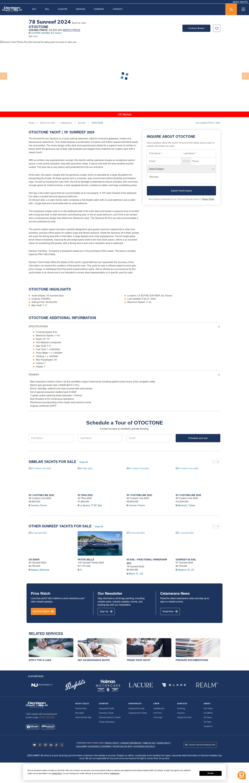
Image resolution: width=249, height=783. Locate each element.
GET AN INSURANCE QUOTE (94, 660)
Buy (34, 9)
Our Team (207, 722)
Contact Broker (196, 28)
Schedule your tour (198, 438)
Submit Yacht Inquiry (181, 190)
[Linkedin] (51, 745)
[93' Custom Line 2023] (149, 479)
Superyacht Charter (106, 708)
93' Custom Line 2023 (139, 495)
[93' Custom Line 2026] (198, 479)
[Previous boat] (214, 462)
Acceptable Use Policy (144, 746)
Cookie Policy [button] (56, 773)
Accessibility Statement (100, 746)
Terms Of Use (149, 743)
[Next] (245, 76)
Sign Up (104, 611)
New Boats (79, 713)
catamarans (66, 123)
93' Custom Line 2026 (188, 495)
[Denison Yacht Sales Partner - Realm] (206, 685)
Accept (210, 773)
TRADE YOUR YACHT (139, 660)
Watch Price (71, 30)
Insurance (181, 713)
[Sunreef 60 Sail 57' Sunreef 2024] (198, 543)
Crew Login (158, 717)
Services (80, 9)
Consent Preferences (130, 743)
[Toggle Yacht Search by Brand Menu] (231, 9)
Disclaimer (81, 746)
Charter (62, 9)
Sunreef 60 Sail (186, 559)
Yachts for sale (47, 123)
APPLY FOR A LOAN (40, 660)
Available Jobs (158, 708)
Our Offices (208, 713)
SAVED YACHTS (240, 1)
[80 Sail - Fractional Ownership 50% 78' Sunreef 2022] (149, 543)
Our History (208, 708)
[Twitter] (62, 745)
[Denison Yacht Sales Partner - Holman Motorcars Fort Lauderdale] (108, 685)
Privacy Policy (208, 199)
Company (99, 9)
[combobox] (186, 161)
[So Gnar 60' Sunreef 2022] (51, 543)
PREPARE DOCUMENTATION (192, 660)
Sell (47, 9)
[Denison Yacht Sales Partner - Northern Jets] (42, 685)
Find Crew (157, 713)
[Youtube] (35, 745)
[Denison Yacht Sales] (37, 704)
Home (31, 123)
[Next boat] (218, 462)
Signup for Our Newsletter (202, 745)
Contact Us (208, 726)
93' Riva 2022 (85, 495)
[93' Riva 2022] (100, 479)
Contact (118, 9)
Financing (181, 708)
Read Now (168, 611)
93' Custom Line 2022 (41, 495)
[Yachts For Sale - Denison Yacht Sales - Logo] (11, 9)
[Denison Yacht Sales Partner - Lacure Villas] (140, 685)
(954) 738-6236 (46, 717)
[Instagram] (46, 745)
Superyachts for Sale (136, 708)
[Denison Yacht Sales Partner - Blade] (173, 685)
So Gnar (34, 559)
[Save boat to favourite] (216, 28)
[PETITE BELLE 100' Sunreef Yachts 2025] (100, 543)
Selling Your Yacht (184, 717)
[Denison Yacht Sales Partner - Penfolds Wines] (75, 685)
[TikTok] (57, 745)
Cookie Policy (163, 743)
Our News (208, 717)
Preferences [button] (114, 773)
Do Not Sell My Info (122, 746)
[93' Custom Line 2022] (51, 479)
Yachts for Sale (80, 708)
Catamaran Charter (106, 713)
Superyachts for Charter (137, 713)
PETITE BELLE (86, 559)
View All (83, 462)
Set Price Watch (41, 611)
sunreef (82, 123)
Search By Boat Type (83, 717)
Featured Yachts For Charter (110, 717)
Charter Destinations (107, 722)
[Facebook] (40, 745)
